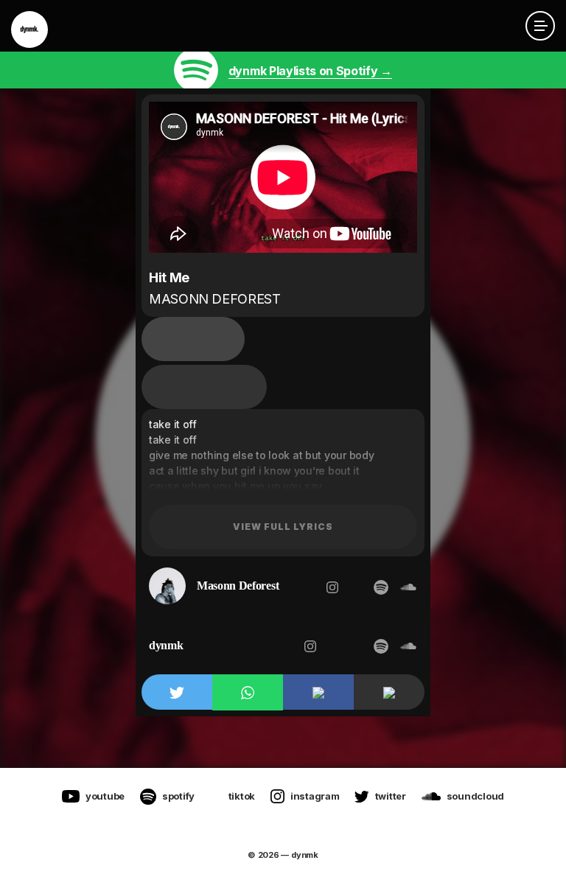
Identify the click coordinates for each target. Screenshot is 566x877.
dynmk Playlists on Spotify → (310, 70)
